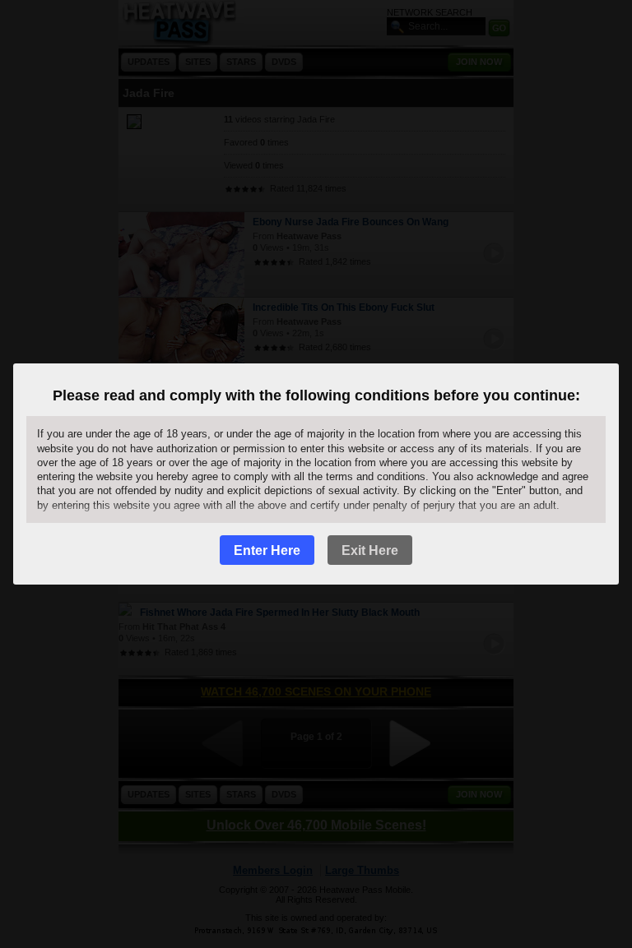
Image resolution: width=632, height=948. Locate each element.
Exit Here (370, 550)
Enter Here (267, 550)
